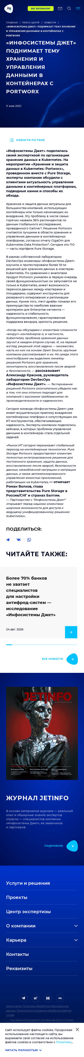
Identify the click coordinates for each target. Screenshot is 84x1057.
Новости (50, 22)
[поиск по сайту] (69, 8)
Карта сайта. (14, 1006)
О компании (20, 926)
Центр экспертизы (28, 911)
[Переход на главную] (14, 8)
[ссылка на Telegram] (23, 998)
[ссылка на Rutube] (36, 998)
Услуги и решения (28, 883)
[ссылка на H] (48, 998)
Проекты (16, 897)
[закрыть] (77, 1029)
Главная (12, 22)
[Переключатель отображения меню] (78, 9)
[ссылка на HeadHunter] (60, 998)
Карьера (16, 940)
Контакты (17, 954)
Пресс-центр (31, 22)
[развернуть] (60, 926)
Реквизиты (19, 968)
